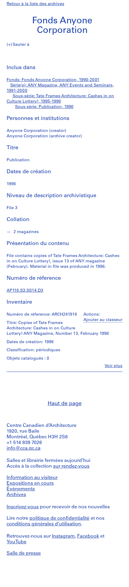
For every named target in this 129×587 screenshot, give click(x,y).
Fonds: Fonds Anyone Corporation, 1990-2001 (53, 80)
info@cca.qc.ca (23, 448)
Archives (16, 494)
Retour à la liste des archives (35, 4)
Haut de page (65, 404)
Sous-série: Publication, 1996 (44, 107)
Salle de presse (24, 553)
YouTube (16, 542)
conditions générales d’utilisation (44, 524)
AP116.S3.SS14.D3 (25, 290)
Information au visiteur (32, 477)
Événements (21, 489)
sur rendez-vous (71, 466)
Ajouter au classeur (102, 320)
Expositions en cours (30, 483)
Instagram (63, 536)
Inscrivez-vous (23, 507)
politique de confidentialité (59, 518)
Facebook (88, 536)
